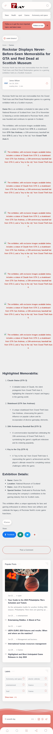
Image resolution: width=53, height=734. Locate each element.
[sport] (20, 15)
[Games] (27, 15)
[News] (7, 15)
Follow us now (38, 25)
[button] (9, 535)
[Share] (36, 730)
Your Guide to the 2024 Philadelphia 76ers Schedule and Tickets (26, 601)
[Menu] (26, 730)
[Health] (13, 15)
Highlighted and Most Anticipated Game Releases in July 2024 (25, 656)
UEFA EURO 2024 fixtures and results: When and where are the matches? (27, 632)
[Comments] (45, 730)
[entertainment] (23, 615)
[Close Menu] (47, 25)
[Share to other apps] (35, 534)
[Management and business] (27, 639)
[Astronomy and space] (40, 15)
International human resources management (27, 643)
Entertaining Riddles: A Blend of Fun (24, 620)
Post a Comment (26, 550)
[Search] (47, 5)
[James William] (14, 80)
